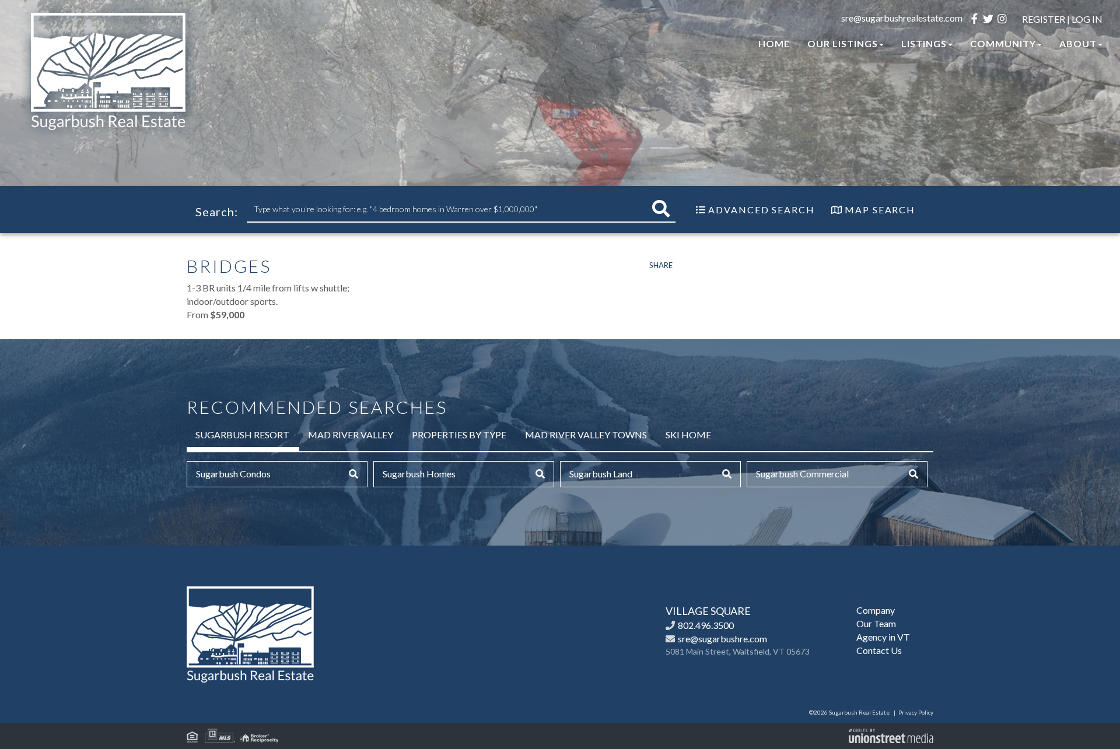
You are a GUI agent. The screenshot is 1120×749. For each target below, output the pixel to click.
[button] (661, 208)
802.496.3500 (706, 625)
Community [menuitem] (1003, 43)
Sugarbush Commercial (802, 473)
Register (1043, 18)
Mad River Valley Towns (586, 434)
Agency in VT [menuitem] (883, 636)
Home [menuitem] (774, 43)
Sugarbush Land (600, 473)
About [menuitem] (1078, 43)
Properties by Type (459, 434)
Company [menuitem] (875, 610)
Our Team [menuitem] (876, 623)
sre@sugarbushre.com (722, 638)
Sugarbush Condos (233, 473)
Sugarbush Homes (419, 473)
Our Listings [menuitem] (842, 43)
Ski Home (688, 434)
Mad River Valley (350, 434)
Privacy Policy (915, 712)
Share (661, 265)
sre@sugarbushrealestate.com (902, 17)
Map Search (880, 209)
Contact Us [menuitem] (879, 650)
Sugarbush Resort (242, 434)
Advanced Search (761, 209)
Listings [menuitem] (924, 43)
